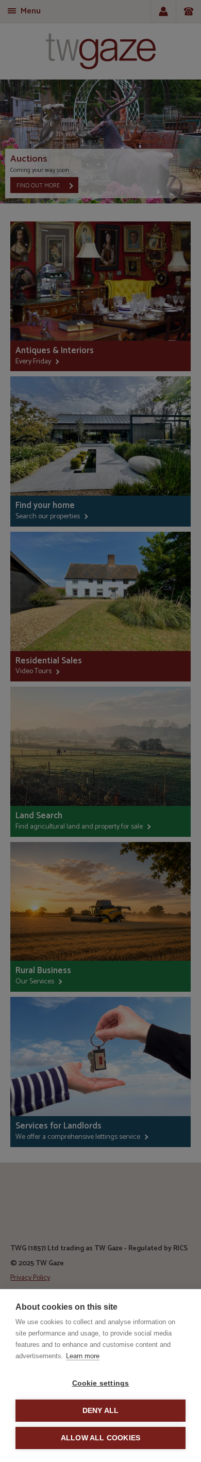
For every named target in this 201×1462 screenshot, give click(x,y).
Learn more (82, 1356)
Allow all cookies (100, 1438)
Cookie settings (100, 1383)
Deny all (100, 1411)
